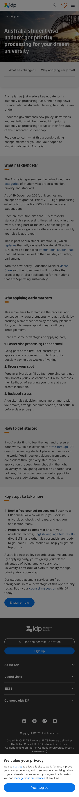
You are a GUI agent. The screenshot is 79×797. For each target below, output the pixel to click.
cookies (18, 766)
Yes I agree (39, 787)
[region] (39, 775)
